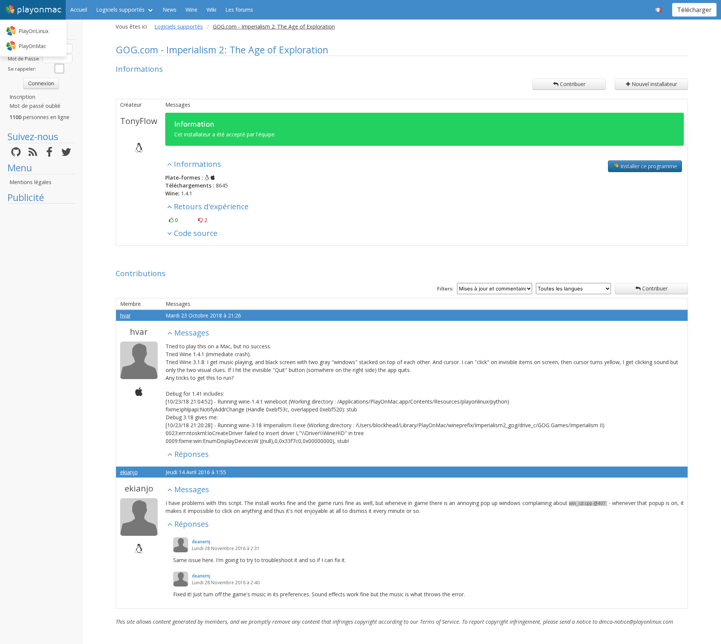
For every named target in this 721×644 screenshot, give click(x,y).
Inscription (22, 96)
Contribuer (571, 84)
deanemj (201, 541)
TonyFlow (138, 120)
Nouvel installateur (653, 84)
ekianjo (129, 472)
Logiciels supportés (120, 9)
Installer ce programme (648, 166)
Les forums (239, 9)
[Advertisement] (41, 320)
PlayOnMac (32, 46)
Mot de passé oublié (34, 105)
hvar (125, 315)
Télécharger (694, 10)
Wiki (211, 9)
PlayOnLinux (33, 31)
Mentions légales (30, 182)
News (169, 9)
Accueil (78, 9)
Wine (192, 9)
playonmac (39, 10)
